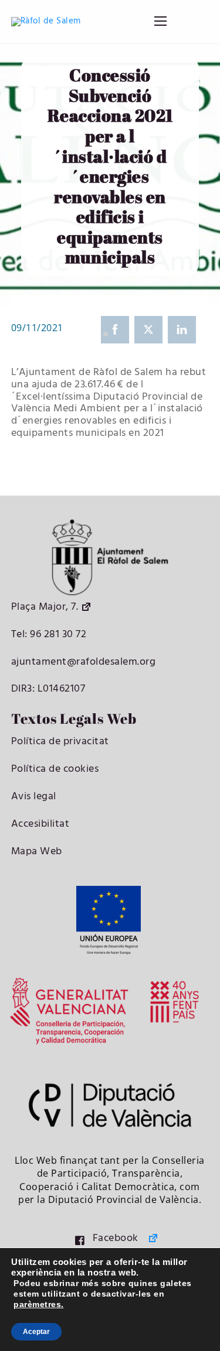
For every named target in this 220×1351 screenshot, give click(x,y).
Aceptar (36, 1332)
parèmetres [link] (37, 1304)
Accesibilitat (40, 824)
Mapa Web (36, 851)
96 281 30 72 (57, 634)
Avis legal (33, 796)
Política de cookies (55, 769)
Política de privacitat (60, 741)
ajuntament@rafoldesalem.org (83, 662)
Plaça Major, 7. (45, 607)
